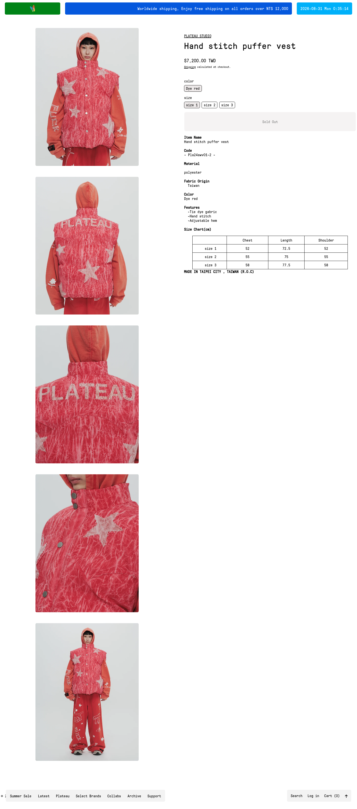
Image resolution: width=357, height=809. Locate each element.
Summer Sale (20, 796)
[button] (87, 97)
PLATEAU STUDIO (197, 35)
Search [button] (296, 795)
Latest (44, 796)
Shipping (190, 67)
